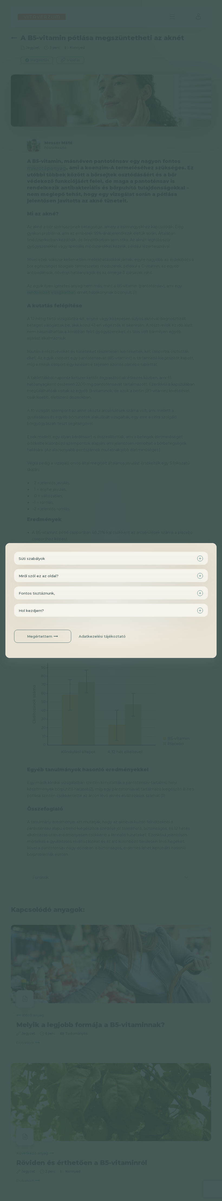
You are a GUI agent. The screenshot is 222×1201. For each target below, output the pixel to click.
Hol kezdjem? (31, 610)
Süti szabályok (32, 558)
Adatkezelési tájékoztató (102, 636)
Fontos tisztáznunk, (37, 593)
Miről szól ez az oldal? (38, 576)
